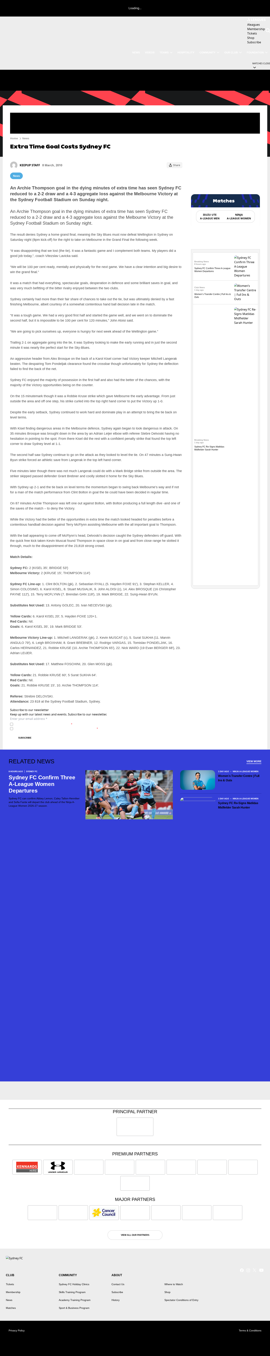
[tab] (209, 216)
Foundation (255, 52)
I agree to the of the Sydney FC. (43, 724)
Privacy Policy (40, 724)
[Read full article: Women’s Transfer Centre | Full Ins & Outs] (245, 292)
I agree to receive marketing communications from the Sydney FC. (56, 728)
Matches (11, 1307)
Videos (149, 52)
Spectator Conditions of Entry (181, 1300)
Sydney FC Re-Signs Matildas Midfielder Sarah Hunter (238, 805)
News (136, 52)
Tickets (10, 1284)
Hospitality (185, 52)
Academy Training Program (75, 1300)
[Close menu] (258, 1344)
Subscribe (24, 738)
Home (14, 138)
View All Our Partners (135, 1235)
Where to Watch (173, 1284)
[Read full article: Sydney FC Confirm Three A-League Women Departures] (245, 266)
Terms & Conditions (250, 1330)
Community (207, 52)
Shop (167, 1292)
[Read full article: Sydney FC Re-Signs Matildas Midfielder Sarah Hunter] (245, 445)
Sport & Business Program (74, 1307)
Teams (164, 52)
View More (253, 761)
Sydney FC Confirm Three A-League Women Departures (42, 784)
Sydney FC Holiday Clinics (74, 1284)
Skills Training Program (72, 1292)
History (115, 1300)
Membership (13, 1292)
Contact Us (117, 1284)
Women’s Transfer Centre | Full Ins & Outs (238, 778)
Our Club (231, 52)
